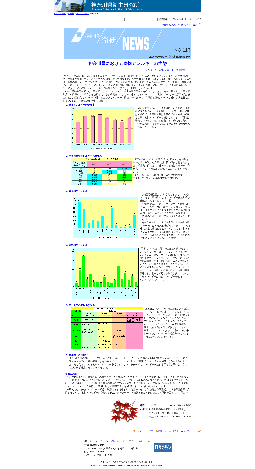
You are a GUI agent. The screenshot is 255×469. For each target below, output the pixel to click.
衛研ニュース (82, 13)
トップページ (60, 13)
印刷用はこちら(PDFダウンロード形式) (180, 25)
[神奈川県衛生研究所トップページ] (127, 10)
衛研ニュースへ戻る (167, 431)
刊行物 (71, 13)
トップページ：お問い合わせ (109, 441)
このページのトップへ (189, 431)
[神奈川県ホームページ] (163, 451)
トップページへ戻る (144, 431)
